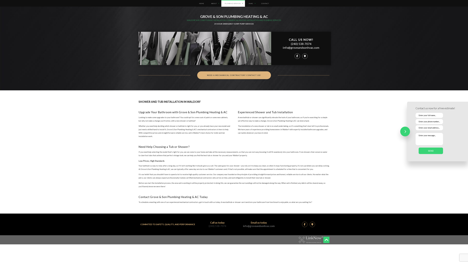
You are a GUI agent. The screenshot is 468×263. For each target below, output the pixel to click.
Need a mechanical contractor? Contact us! (234, 75)
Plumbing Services (233, 3)
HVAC (251, 3)
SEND (431, 150)
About (214, 3)
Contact (265, 3)
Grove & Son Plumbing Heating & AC (234, 16)
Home (201, 3)
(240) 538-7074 (301, 43)
